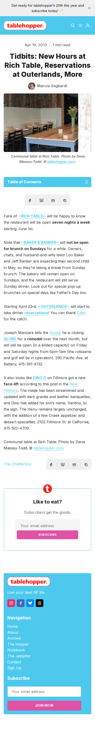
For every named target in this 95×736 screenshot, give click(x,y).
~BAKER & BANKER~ (40, 242)
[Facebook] (20, 603)
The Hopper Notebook (18, 647)
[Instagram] (11, 603)
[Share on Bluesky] (41, 201)
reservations (36, 312)
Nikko (47, 728)
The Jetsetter (19, 656)
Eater (81, 312)
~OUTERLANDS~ (53, 306)
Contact (14, 662)
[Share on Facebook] (29, 200)
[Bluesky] (30, 603)
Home (12, 626)
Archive (14, 638)
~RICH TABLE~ (32, 216)
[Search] (73, 25)
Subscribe (47, 534)
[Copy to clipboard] (65, 201)
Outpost (77, 722)
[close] (89, 8)
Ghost (64, 722)
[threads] (39, 603)
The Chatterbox (17, 464)
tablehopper (25, 722)
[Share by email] (53, 200)
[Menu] (80, 25)
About (12, 632)
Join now (44, 705)
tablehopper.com (61, 162)
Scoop (55, 332)
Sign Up (14, 667)
